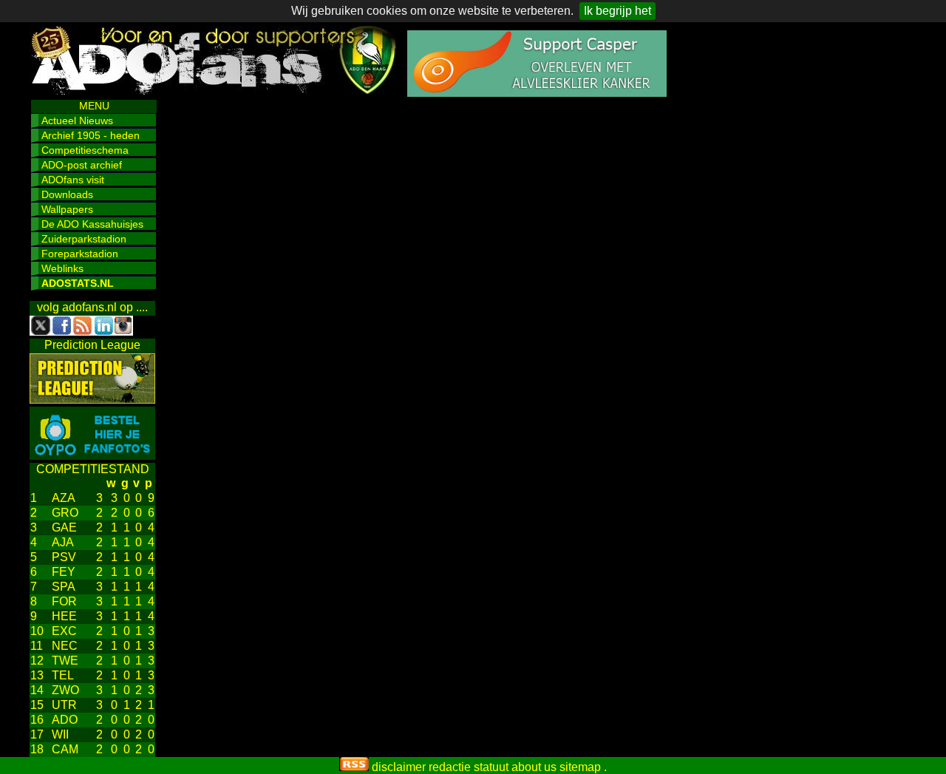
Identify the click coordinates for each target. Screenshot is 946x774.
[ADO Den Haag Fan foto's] (92, 455)
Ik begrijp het (617, 10)
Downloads (67, 194)
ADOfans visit (72, 180)
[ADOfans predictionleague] (92, 399)
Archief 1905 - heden (90, 135)
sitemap (580, 767)
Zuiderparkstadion (83, 239)
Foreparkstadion (79, 253)
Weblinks (62, 268)
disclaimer (399, 767)
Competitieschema (85, 150)
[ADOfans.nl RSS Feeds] (354, 767)
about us (534, 767)
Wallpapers (67, 209)
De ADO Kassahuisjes (92, 224)
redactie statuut (468, 767)
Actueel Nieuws (77, 120)
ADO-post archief (81, 165)
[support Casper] (537, 92)
